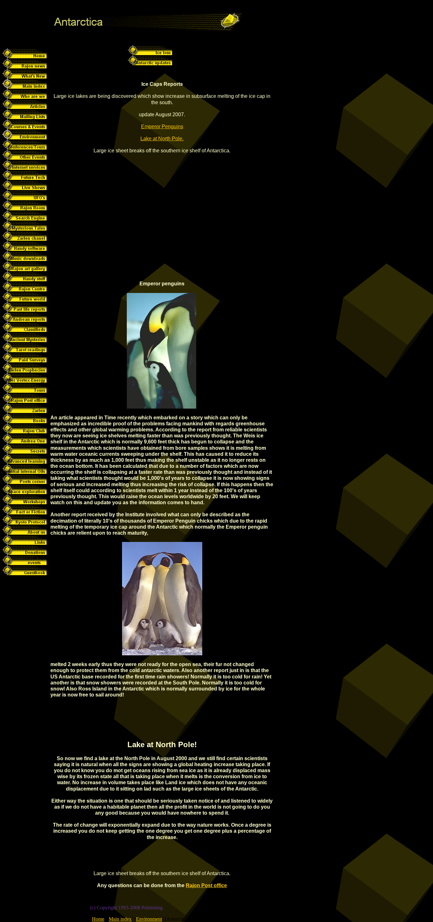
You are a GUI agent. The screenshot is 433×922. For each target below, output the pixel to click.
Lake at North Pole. (162, 138)
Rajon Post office (206, 885)
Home (98, 919)
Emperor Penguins (162, 126)
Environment (149, 919)
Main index (120, 919)
